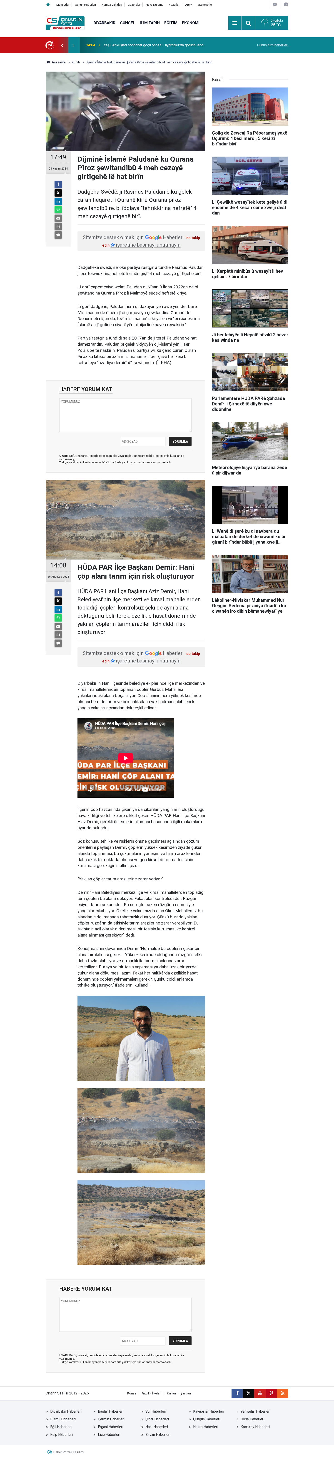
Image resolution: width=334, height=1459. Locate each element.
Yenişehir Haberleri (255, 1411)
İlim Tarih (150, 22)
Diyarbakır (104, 22)
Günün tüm (272, 45)
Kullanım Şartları (179, 1393)
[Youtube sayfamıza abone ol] (260, 1393)
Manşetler (62, 4)
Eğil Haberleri (61, 1427)
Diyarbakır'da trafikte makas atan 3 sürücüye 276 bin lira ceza (152, 45)
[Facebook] (58, 184)
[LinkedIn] (58, 201)
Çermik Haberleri (111, 1419)
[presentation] (62, 45)
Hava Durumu (154, 4)
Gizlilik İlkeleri (151, 1393)
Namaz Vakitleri (112, 4)
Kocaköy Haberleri (255, 1427)
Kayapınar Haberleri (208, 1411)
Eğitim (170, 22)
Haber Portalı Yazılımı (68, 1452)
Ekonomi (190, 22)
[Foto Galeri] (285, 4)
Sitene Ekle (204, 4)
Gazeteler (134, 4)
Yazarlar (174, 4)
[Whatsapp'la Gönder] (58, 209)
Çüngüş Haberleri (206, 1419)
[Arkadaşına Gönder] (58, 218)
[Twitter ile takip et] (248, 1393)
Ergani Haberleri (110, 1427)
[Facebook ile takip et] (237, 1393)
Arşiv (188, 4)
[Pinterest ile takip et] (271, 1393)
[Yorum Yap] (58, 235)
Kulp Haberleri (61, 1434)
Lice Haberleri (109, 1434)
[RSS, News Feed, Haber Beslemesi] (282, 1393)
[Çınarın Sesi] (65, 22)
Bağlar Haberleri (110, 1411)
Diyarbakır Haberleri (66, 1411)
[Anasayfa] (48, 4)
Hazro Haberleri (205, 1427)
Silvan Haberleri (157, 1434)
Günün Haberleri (85, 4)
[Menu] (235, 23)
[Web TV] (274, 4)
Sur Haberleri (155, 1411)
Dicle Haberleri (252, 1419)
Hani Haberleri (156, 1427)
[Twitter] (58, 193)
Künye (131, 1393)
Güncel (127, 22)
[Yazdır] (58, 226)
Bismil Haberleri (63, 1419)
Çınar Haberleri (157, 1419)
